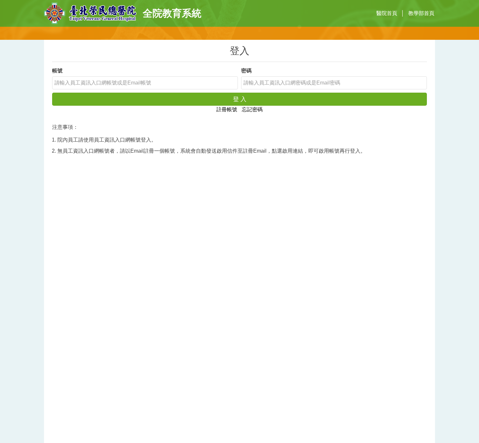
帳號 (57, 70)
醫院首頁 (386, 13)
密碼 (246, 70)
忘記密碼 (252, 109)
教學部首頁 (421, 13)
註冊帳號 (226, 109)
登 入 (239, 99)
